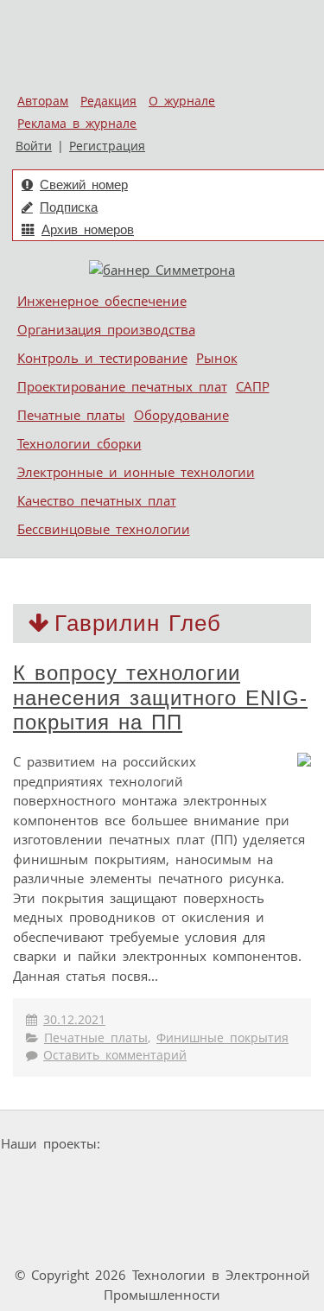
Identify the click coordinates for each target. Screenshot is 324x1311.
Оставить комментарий (115, 1055)
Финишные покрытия (222, 1038)
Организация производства (106, 329)
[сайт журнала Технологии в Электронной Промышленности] (273, 1144)
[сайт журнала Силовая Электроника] (162, 1144)
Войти (34, 146)
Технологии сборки (79, 443)
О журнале (182, 101)
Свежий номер (84, 184)
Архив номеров (87, 229)
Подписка (69, 206)
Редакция (108, 101)
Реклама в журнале (77, 123)
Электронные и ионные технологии (136, 471)
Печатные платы (71, 414)
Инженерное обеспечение (102, 300)
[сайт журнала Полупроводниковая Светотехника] (101, 1176)
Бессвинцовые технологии (103, 529)
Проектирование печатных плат (122, 386)
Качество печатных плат (96, 500)
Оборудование (181, 414)
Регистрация (107, 146)
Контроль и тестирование (102, 357)
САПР (253, 386)
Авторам (42, 101)
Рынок (217, 357)
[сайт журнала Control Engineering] (115, 1209)
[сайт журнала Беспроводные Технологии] (238, 1176)
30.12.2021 (74, 1020)
